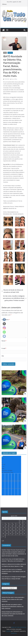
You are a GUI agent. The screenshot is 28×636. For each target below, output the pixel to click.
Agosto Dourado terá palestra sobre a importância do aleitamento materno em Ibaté (12, 606)
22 (21, 530)
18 (6, 530)
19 (10, 530)
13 (13, 527)
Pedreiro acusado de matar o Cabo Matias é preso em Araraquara (13, 571)
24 (3, 533)
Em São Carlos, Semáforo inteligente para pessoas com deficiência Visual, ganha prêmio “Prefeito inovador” (13, 298)
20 (13, 530)
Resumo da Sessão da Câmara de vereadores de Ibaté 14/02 (13, 291)
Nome (4, 341)
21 (17, 530)
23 (24, 530)
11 (6, 527)
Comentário (6, 319)
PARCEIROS (10, 52)
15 (21, 527)
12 (10, 527)
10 (3, 527)
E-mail (4, 348)
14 (17, 527)
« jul (3, 540)
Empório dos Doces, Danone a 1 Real (13, 566)
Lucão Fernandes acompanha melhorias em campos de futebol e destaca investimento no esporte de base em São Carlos (14, 553)
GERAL (5, 52)
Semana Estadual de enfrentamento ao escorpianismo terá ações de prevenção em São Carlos (13, 613)
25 (6, 533)
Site (3, 356)
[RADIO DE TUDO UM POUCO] (3, 30)
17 (3, 530)
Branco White (14, 79)
